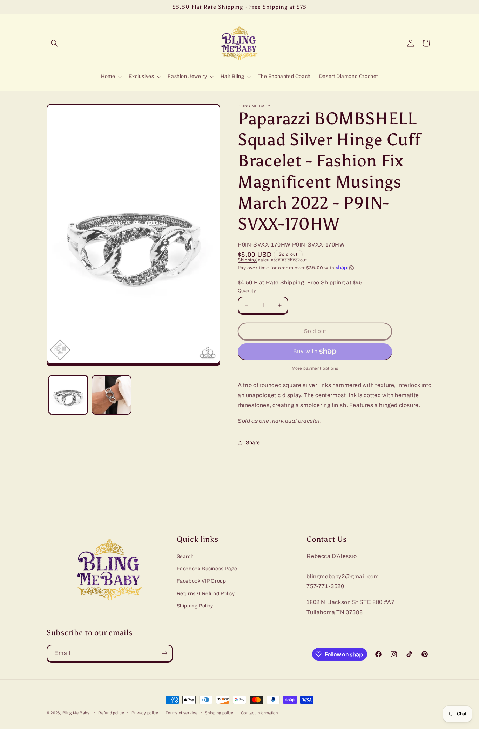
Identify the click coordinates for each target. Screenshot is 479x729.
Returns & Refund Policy (206, 593)
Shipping (247, 259)
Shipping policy (219, 713)
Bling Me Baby (76, 713)
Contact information (259, 713)
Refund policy (111, 713)
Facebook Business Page (207, 568)
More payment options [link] (315, 368)
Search (185, 556)
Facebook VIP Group (201, 581)
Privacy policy (144, 713)
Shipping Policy (195, 606)
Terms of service (181, 713)
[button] (54, 43)
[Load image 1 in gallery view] (68, 395)
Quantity (247, 290)
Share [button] (253, 442)
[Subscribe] (164, 653)
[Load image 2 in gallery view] (111, 395)
